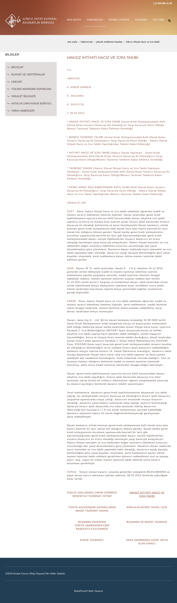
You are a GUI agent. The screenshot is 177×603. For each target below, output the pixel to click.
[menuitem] (74, 20)
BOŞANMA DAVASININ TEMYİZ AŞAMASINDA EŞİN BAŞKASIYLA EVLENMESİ (91, 525)
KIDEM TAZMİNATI (92, 540)
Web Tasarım (95, 591)
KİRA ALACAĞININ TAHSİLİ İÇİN (147, 507)
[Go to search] (169, 21)
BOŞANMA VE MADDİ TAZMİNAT (147, 522)
